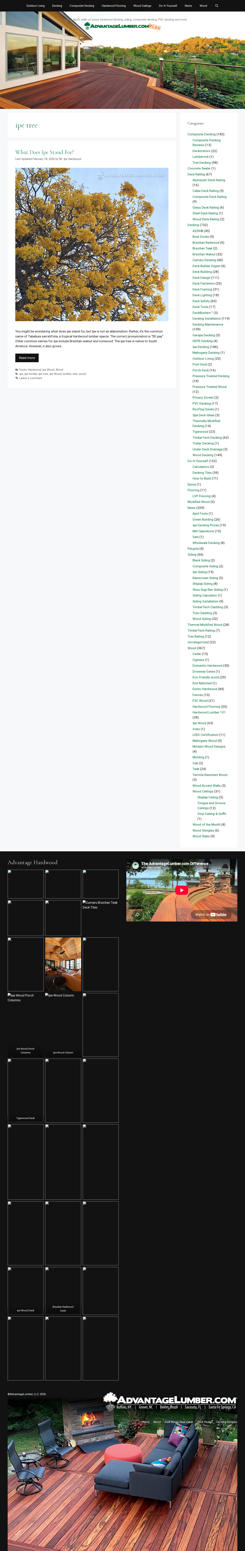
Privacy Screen (203, 397)
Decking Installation (207, 318)
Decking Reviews (226, 1422)
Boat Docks (201, 237)
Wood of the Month (206, 824)
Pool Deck (200, 364)
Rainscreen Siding (205, 578)
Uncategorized (198, 642)
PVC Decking (202, 403)
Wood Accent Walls (207, 785)
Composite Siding (205, 566)
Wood (203, 5)
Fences (198, 695)
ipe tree (43, 374)
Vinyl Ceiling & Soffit (211, 814)
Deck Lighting (202, 295)
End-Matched (202, 683)
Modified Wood (199, 502)
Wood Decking (203, 455)
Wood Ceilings (142, 5)
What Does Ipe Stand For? (44, 152)
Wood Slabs (201, 836)
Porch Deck (201, 370)
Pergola (193, 548)
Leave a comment (31, 378)
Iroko (196, 729)
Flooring (193, 490)
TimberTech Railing (201, 630)
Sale (196, 537)
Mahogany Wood (205, 741)
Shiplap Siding (203, 584)
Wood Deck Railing (206, 219)
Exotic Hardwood (30, 369)
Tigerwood (200, 432)
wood (82, 374)
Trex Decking (202, 163)
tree (75, 374)
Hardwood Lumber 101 (209, 712)
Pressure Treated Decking (211, 376)
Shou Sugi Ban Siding (208, 590)
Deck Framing (202, 289)
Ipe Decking (201, 347)
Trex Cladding (202, 613)
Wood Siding (202, 619)
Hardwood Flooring (114, 5)
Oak (195, 763)
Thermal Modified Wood (205, 625)
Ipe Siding (200, 572)
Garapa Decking (204, 335)
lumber (67, 374)
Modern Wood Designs (209, 746)
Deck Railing (196, 174)
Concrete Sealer (199, 168)
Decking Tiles (202, 473)
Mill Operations (203, 531)
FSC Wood (200, 701)
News (188, 5)
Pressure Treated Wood (210, 387)
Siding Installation (205, 601)
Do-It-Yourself (168, 5)
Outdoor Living (35, 5)
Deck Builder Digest (206, 266)
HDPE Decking (203, 341)
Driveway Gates (204, 671)
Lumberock (201, 157)
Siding (192, 554)
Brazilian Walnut (204, 254)
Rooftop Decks (203, 409)
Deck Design (201, 278)
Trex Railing (196, 636)
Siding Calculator (205, 595)
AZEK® (198, 231)
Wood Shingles (203, 830)
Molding (198, 757)
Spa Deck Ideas (204, 415)
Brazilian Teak (202, 248)
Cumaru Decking (204, 260)
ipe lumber (30, 374)
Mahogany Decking (206, 353)
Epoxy (192, 484)
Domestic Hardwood (207, 665)
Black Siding (201, 560)
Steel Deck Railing (205, 213)
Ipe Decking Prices (206, 525)
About (157, 1422)
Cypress (198, 660)
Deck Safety (201, 301)
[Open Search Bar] (216, 6)
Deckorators (201, 151)
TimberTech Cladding (208, 607)
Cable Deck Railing (206, 191)
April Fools (200, 513)
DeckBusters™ (203, 313)
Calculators (201, 467)
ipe (21, 374)
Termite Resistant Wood (210, 775)
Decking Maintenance (208, 324)
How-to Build (202, 478)
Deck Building (202, 272)
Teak (196, 769)
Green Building (203, 519)
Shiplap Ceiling (207, 797)
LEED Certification (205, 735)
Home (145, 1422)
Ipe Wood (48, 369)
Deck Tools (200, 307)
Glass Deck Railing (206, 207)
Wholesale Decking (206, 543)
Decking (57, 5)
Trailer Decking (203, 443)
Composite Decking (82, 5)
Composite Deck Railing (210, 197)
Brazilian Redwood (206, 242)
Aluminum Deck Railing (209, 180)
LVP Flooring (202, 496)
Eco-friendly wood (206, 677)
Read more (27, 358)
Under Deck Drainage (208, 449)
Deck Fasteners (204, 283)
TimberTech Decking (207, 437)
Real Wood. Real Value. (179, 1422)
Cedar (197, 654)
